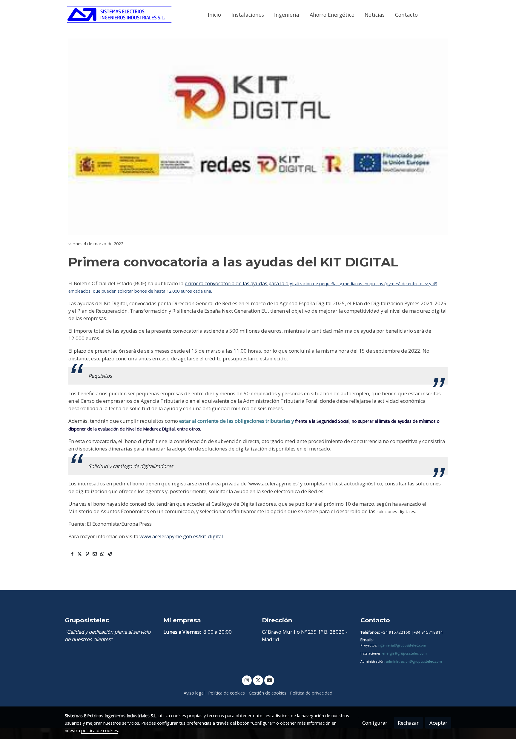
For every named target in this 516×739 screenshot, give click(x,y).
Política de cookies (226, 693)
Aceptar (438, 722)
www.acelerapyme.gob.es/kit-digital (181, 536)
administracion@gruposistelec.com (414, 661)
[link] (119, 15)
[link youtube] (269, 679)
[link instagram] (247, 679)
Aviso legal (194, 693)
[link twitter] (258, 679)
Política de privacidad (311, 693)
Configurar (374, 722)
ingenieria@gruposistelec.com (402, 645)
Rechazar (408, 722)
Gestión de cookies (267, 693)
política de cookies (99, 730)
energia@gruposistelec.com (404, 653)
